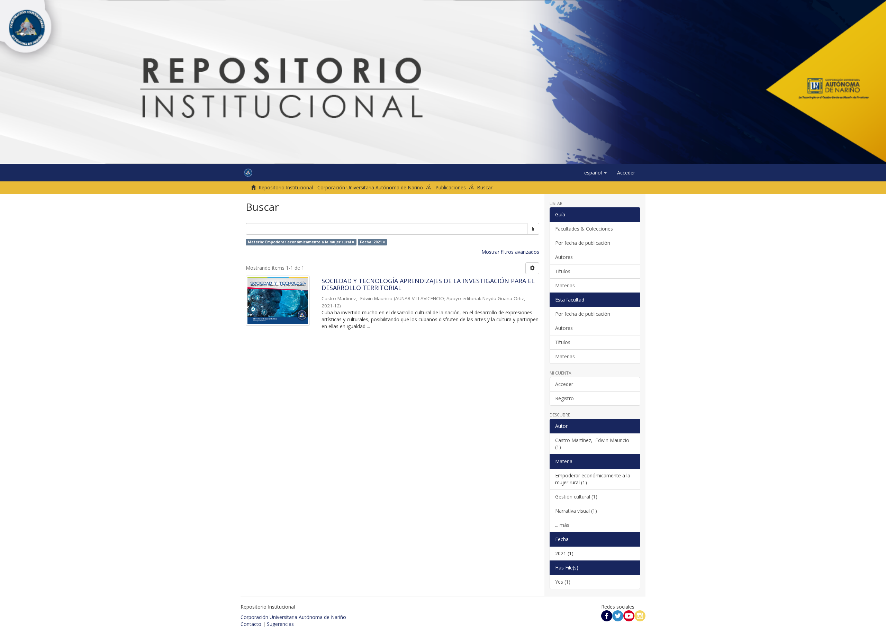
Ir (533, 228)
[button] (595, 172)
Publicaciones (450, 187)
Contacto (251, 624)
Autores (564, 257)
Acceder (564, 384)
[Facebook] (606, 615)
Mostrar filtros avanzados (510, 252)
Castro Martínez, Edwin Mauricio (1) (592, 443)
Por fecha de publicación (582, 243)
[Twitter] (617, 615)
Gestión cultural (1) (576, 496)
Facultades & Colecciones (584, 228)
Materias (565, 285)
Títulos (562, 271)
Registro (564, 398)
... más (562, 525)
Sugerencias (280, 624)
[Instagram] (639, 615)
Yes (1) (562, 581)
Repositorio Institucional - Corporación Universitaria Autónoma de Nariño (341, 187)
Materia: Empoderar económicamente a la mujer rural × (301, 242)
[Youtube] (628, 615)
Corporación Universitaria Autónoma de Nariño (293, 617)
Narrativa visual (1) (576, 510)
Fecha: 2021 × (372, 242)
